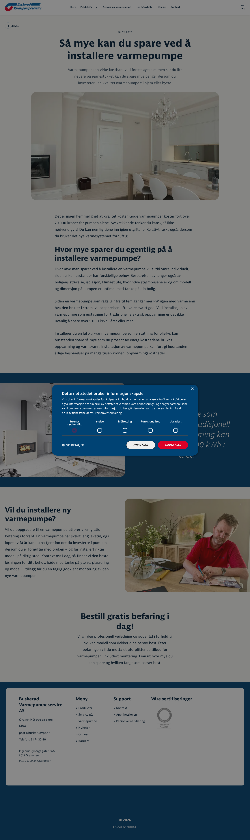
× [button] (192, 388)
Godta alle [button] (173, 445)
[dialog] (125, 419)
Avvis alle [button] (140, 445)
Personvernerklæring (108, 413)
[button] (73, 445)
